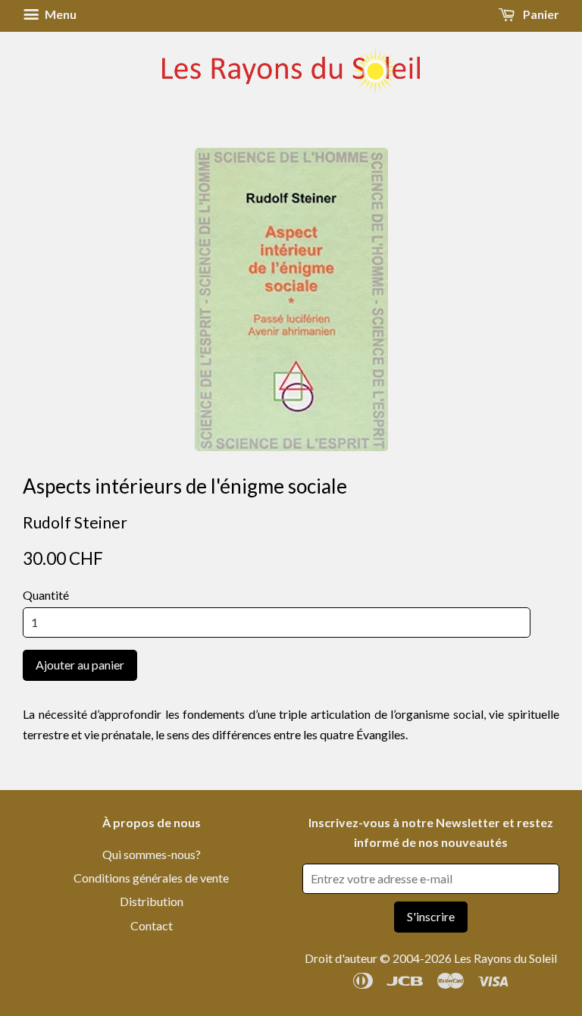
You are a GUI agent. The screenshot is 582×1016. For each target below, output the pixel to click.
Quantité (46, 595)
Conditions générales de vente (151, 877)
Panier (540, 14)
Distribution (151, 901)
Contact (151, 925)
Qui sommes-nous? (151, 854)
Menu (59, 14)
